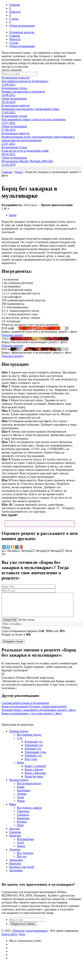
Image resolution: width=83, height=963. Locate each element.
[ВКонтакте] (4, 547)
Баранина (23, 818)
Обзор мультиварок (22, 25)
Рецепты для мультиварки (30, 930)
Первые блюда (18, 731)
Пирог (21, 846)
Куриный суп (33, 741)
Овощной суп (34, 745)
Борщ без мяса (34, 776)
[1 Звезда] (8, 550)
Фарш (21, 800)
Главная (14, 4)
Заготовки (16, 870)
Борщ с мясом (34, 769)
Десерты (14, 849)
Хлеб (20, 842)
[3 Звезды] (37, 550)
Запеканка (16, 860)
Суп (19, 738)
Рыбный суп (33, 748)
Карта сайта (9, 934)
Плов (20, 797)
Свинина (23, 814)
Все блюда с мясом (29, 807)
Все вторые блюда (29, 783)
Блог (22, 934)
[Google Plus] (21, 547)
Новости (15, 11)
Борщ (12, 215)
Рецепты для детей (21, 866)
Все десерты (25, 853)
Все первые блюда (29, 734)
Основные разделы (21, 32)
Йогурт (22, 856)
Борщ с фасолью (35, 773)
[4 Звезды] (52, 550)
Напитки (15, 863)
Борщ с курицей (35, 766)
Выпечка (15, 835)
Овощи (21, 793)
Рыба (20, 825)
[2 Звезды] (22, 550)
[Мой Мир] (17, 547)
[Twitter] (8, 547)
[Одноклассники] (12, 547)
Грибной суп (33, 755)
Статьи (14, 18)
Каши (21, 786)
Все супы (31, 759)
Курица (22, 821)
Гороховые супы (35, 752)
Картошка (23, 790)
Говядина (23, 811)
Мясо (12, 804)
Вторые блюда (18, 779)
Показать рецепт (12, 335)
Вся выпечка (25, 839)
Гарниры (15, 832)
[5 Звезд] (65, 550)
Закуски (14, 828)
